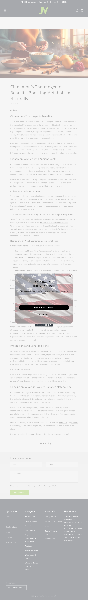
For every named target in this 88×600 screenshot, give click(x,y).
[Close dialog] (70, 276)
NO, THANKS (44, 314)
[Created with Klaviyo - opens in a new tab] (44, 325)
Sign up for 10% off (44, 307)
